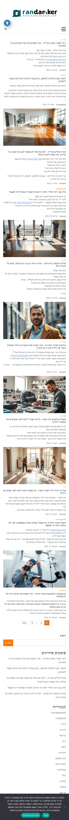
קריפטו (62, 792)
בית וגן (63, 40)
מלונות (63, 781)
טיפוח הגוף (61, 764)
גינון (64, 741)
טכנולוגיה (63, 416)
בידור (63, 724)
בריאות (63, 75)
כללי (64, 149)
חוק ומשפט (60, 758)
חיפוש (63, 635)
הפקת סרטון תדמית (58, 530)
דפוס (63, 747)
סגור (46, 815)
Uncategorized (61, 189)
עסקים (63, 787)
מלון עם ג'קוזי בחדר (24, 202)
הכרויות (63, 342)
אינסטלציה (62, 590)
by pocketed (61, 104)
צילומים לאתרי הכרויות (20, 355)
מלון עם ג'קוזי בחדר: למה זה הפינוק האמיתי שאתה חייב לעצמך (37, 192)
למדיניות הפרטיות (31, 815)
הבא (24, 622)
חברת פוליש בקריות (34, 159)
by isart (63, 70)
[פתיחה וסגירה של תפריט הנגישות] (7, 23)
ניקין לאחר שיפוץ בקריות (56, 59)
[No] (65, 806)
